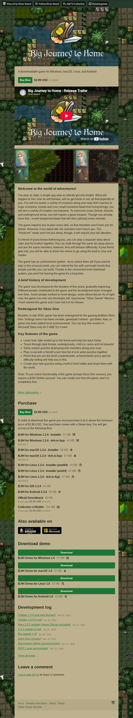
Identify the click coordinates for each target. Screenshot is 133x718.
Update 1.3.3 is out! (30, 619)
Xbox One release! (29, 638)
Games (21, 706)
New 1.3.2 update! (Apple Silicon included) (44, 624)
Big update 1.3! (27, 633)
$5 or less (37, 706)
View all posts (26, 655)
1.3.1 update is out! (29, 629)
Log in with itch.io (28, 674)
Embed (61, 703)
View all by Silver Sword (36, 703)
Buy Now (25, 80)
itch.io (21, 703)
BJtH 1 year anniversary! (33, 648)
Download (67, 552)
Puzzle (29, 706)
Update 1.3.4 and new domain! (37, 615)
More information (28, 392)
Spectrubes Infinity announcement (39, 643)
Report (52, 703)
